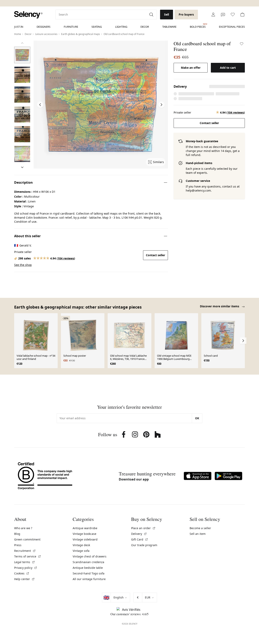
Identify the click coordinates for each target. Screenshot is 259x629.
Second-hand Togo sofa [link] (88, 573)
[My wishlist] (232, 14)
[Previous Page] (40, 104)
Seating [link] (96, 26)
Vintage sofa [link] (81, 551)
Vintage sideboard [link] (85, 539)
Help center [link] (24, 579)
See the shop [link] (23, 265)
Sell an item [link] (198, 534)
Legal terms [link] (24, 562)
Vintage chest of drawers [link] (89, 556)
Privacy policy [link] (25, 568)
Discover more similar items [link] (220, 306)
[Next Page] (161, 104)
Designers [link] (43, 26)
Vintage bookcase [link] (84, 534)
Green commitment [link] (27, 539)
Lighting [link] (121, 26)
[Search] (152, 14)
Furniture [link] (71, 26)
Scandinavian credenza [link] (88, 562)
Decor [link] (144, 26)
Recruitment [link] (25, 551)
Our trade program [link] (144, 545)
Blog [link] (17, 534)
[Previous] (22, 43)
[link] (28, 15)
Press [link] (17, 545)
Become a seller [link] (200, 528)
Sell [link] (166, 14)
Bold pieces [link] (198, 25)
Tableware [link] (169, 26)
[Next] (22, 167)
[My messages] (223, 14)
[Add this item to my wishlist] (241, 44)
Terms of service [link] (27, 556)
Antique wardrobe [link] (85, 528)
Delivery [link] (139, 534)
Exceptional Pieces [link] (232, 26)
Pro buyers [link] (186, 14)
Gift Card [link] (139, 539)
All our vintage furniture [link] (89, 579)
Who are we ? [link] (23, 528)
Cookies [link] (21, 573)
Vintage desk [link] (81, 545)
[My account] (213, 14)
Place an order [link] (143, 528)
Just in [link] (18, 26)
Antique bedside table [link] (88, 568)
